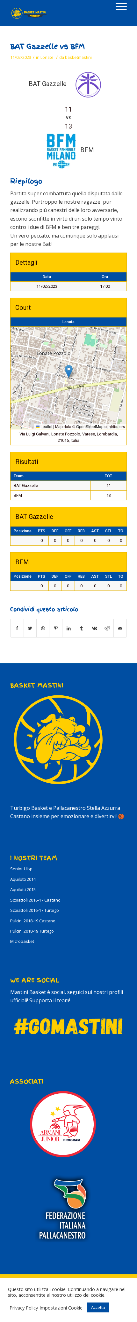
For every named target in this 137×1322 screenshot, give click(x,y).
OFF (68, 531)
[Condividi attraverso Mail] (120, 628)
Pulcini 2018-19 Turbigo (32, 931)
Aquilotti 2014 (23, 879)
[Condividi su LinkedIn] (68, 628)
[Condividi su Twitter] (30, 628)
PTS (41, 531)
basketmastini (78, 57)
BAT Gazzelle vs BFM (47, 46)
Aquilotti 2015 (23, 889)
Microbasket (22, 941)
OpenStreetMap (90, 426)
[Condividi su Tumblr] (81, 628)
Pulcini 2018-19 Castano (32, 921)
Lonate (47, 57)
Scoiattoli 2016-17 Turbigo (34, 910)
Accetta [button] (98, 1307)
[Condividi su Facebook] (17, 628)
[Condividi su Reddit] (107, 628)
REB (81, 531)
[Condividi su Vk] (94, 628)
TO (120, 531)
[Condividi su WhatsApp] (43, 628)
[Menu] (118, 6)
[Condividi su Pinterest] (55, 628)
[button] (69, 371)
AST (95, 531)
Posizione (23, 531)
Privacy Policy (24, 1307)
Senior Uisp (21, 869)
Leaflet (46, 426)
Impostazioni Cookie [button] (61, 1307)
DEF (55, 531)
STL (108, 531)
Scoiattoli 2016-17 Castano (35, 900)
